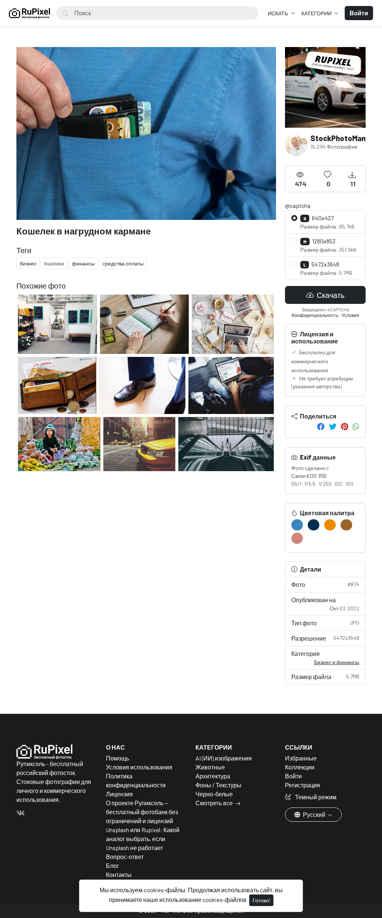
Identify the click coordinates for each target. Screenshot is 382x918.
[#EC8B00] (330, 524)
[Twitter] (332, 426)
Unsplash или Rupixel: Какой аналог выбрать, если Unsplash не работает (142, 838)
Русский (314, 814)
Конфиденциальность (315, 315)
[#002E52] (313, 524)
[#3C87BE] (297, 524)
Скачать (329, 294)
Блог (112, 865)
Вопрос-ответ (125, 856)
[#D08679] (297, 538)
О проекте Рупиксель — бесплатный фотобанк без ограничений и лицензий (142, 811)
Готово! (261, 900)
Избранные (301, 758)
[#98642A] (346, 524)
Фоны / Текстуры (218, 784)
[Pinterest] (344, 426)
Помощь (117, 758)
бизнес (28, 263)
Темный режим (315, 796)
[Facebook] (321, 426)
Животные (210, 767)
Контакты (119, 874)
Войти (293, 775)
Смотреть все (214, 802)
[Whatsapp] (356, 426)
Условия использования (139, 767)
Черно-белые (214, 793)
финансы (83, 263)
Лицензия (119, 793)
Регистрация (302, 784)
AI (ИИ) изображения (223, 758)
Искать (278, 13)
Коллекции (299, 767)
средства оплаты (123, 263)
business (54, 263)
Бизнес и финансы (336, 662)
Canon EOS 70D (308, 476)
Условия (350, 315)
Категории (317, 13)
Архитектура (212, 775)
